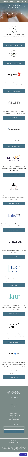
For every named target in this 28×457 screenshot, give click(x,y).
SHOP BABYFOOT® (14, 91)
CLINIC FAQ (14, 406)
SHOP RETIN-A (14, 377)
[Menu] (3, 6)
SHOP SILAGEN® (14, 313)
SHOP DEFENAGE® (14, 175)
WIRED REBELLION (14, 449)
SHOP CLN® (14, 117)
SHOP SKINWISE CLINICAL (14, 45)
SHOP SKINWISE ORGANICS (14, 63)
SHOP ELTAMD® (14, 203)
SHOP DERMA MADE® (14, 342)
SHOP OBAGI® (14, 285)
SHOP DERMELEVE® (14, 146)
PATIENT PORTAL (14, 399)
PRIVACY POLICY (14, 440)
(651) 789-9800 (14, 447)
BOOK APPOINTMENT (14, 402)
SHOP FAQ (14, 417)
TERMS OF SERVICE (14, 442)
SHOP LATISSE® (14, 230)
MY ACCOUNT (14, 413)
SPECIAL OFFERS (14, 419)
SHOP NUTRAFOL (14, 256)
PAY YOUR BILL (14, 404)
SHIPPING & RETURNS (14, 415)
